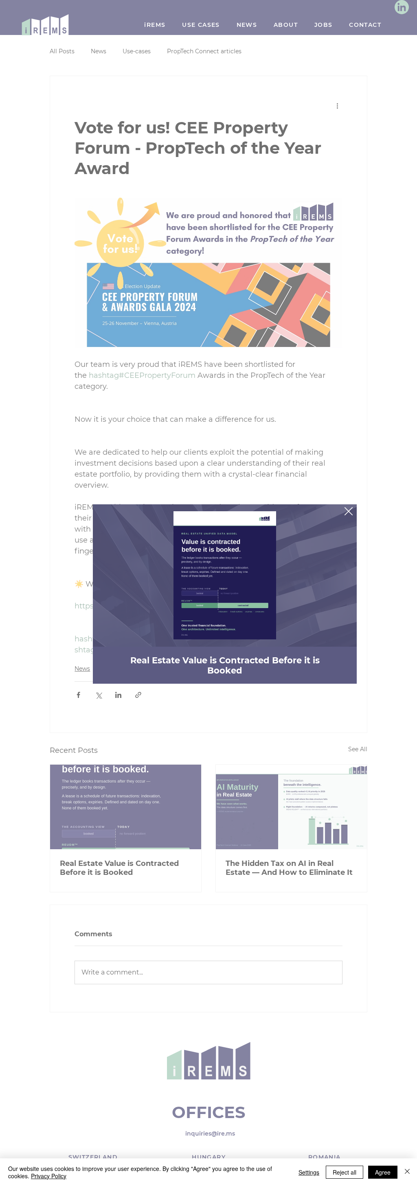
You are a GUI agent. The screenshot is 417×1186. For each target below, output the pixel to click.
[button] (349, 511)
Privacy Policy (48, 1176)
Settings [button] (308, 1172)
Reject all (344, 1172)
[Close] (407, 1172)
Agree (383, 1172)
